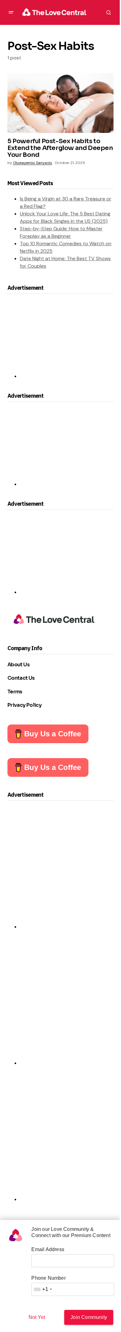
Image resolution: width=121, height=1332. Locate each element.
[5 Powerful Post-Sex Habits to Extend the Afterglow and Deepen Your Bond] (60, 103)
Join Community (88, 1317)
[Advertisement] (60, 339)
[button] (11, 12)
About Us (18, 664)
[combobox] (42, 1289)
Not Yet (37, 1317)
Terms (14, 691)
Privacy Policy (24, 705)
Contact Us (21, 678)
